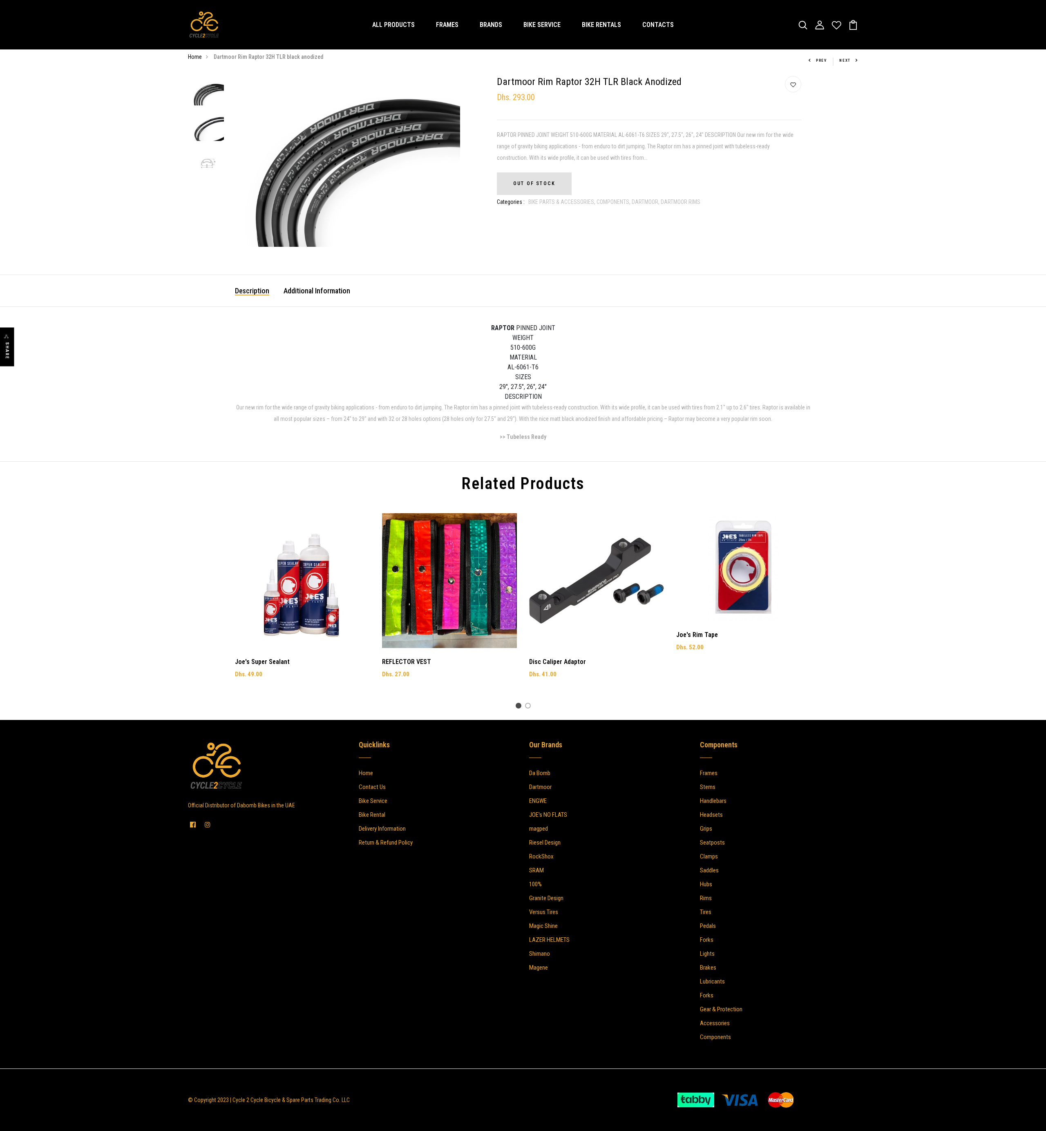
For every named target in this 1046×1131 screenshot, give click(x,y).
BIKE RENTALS (601, 25)
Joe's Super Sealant (262, 662)
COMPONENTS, (614, 202)
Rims (706, 898)
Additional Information (317, 290)
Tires (705, 912)
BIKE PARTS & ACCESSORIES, (562, 202)
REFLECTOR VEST (406, 662)
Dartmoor (540, 787)
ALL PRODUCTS (393, 25)
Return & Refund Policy (386, 842)
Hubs (706, 884)
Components (715, 1037)
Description (252, 290)
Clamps (709, 856)
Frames (708, 773)
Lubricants (712, 981)
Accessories (715, 1023)
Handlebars (713, 801)
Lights (707, 953)
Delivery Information (382, 828)
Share (7, 351)
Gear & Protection (721, 1009)
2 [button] (529, 707)
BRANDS (491, 25)
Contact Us (372, 787)
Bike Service (373, 801)
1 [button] (520, 707)
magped (538, 828)
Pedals (708, 926)
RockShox (541, 856)
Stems (707, 787)
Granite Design (546, 898)
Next (845, 60)
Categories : (511, 202)
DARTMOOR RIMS (680, 202)
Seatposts (712, 842)
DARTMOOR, (646, 202)
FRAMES (447, 25)
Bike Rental (372, 814)
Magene (538, 967)
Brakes (708, 967)
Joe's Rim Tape (697, 635)
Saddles (709, 870)
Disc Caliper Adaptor (557, 662)
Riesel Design (545, 842)
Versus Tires (543, 912)
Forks (706, 939)
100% (535, 884)
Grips (706, 828)
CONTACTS (658, 25)
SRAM (536, 870)
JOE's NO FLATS (548, 814)
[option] (207, 94)
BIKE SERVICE (542, 25)
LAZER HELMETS (549, 939)
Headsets (711, 814)
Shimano (539, 953)
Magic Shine (543, 926)
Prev (821, 60)
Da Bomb (539, 773)
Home (195, 57)
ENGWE (538, 801)
